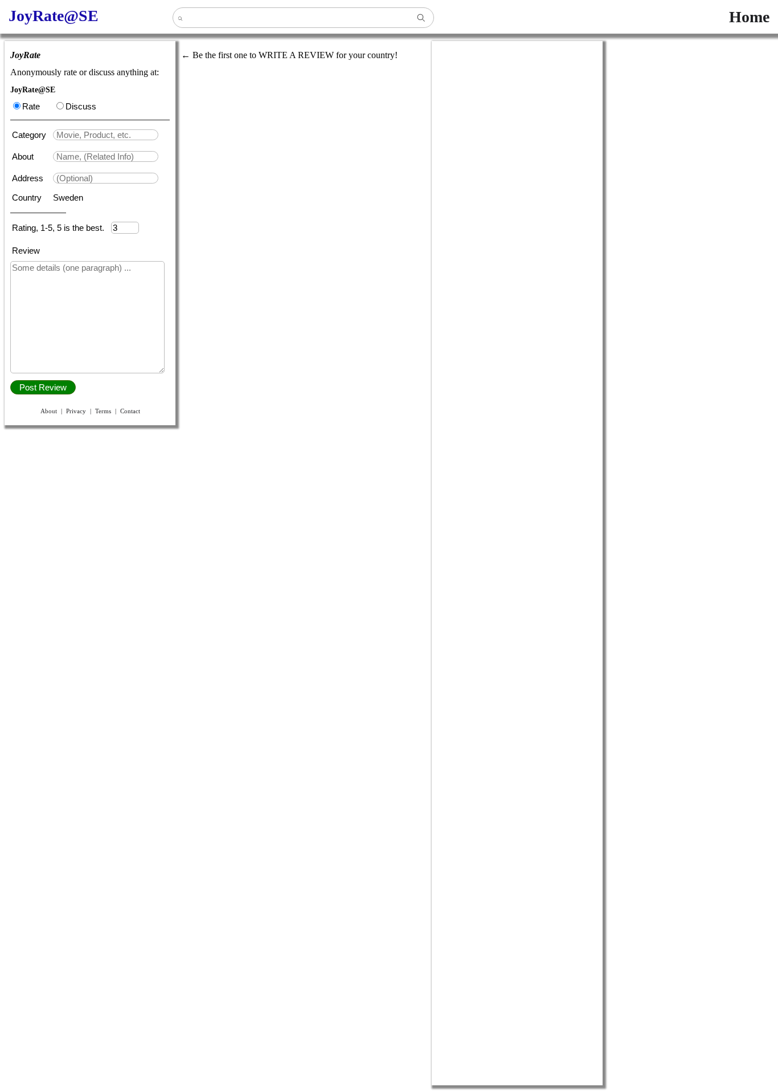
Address (29, 178)
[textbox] (105, 134)
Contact (130, 411)
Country (28, 197)
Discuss (80, 106)
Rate (31, 106)
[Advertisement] (517, 212)
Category (31, 135)
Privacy (76, 411)
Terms (103, 411)
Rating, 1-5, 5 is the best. (61, 228)
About (24, 156)
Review (26, 250)
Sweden (68, 197)
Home (749, 17)
